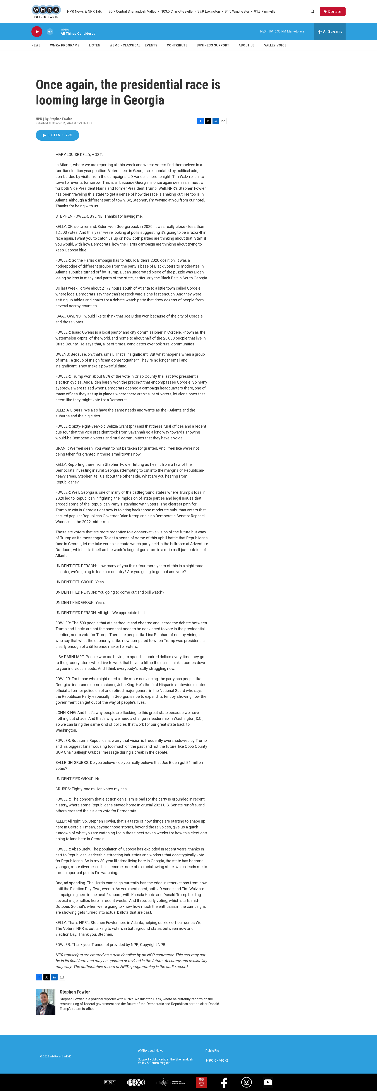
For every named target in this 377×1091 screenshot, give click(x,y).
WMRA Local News (150, 1050)
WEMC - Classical (125, 45)
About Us (247, 45)
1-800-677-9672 (217, 1060)
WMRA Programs (65, 45)
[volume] (50, 32)
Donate (334, 11)
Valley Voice (275, 45)
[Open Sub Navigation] (44, 45)
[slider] (57, 31)
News (36, 45)
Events (151, 45)
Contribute (177, 45)
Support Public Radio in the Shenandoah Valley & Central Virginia (165, 1061)
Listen (94, 45)
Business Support (213, 45)
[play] (36, 31)
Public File (212, 1050)
